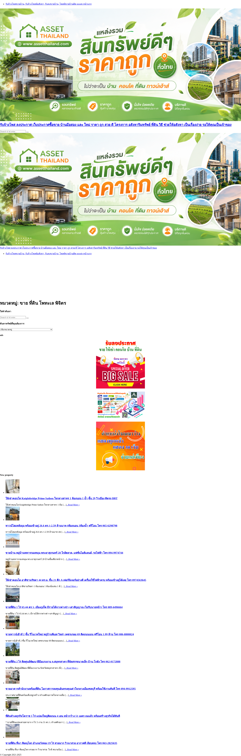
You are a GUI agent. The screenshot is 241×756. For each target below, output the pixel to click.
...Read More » (73, 505)
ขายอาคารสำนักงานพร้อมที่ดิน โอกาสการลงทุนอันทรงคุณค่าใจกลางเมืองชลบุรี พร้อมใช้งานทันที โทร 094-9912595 (71, 688)
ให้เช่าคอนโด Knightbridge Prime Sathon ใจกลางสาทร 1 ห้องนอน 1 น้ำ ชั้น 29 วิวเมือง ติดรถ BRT (62, 498)
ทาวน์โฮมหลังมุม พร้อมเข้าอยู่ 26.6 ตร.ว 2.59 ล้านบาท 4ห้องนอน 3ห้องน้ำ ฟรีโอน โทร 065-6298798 (61, 525)
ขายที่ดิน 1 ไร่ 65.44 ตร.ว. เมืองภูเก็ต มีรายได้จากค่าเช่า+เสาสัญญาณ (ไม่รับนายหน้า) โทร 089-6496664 (64, 607)
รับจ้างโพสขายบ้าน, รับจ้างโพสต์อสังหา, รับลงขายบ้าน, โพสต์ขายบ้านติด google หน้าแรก (49, 4)
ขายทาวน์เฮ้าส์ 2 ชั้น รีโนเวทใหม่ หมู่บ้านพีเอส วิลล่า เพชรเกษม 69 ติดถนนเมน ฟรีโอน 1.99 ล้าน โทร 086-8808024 (70, 634)
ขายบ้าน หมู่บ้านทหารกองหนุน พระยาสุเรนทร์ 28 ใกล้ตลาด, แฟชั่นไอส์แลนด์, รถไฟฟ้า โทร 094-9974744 (64, 552)
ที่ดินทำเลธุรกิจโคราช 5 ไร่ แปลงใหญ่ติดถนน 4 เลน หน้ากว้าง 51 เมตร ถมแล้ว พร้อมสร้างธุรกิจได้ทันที (63, 716)
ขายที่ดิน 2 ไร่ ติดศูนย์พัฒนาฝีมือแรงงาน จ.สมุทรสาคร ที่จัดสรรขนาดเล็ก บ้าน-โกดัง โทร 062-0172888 (63, 661)
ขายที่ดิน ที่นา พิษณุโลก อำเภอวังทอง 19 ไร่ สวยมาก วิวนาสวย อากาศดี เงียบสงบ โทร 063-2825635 (61, 743)
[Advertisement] (120, 277)
